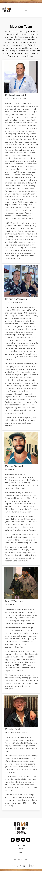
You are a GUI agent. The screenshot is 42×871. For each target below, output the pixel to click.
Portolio (21, 849)
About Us (21, 845)
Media (21, 852)
